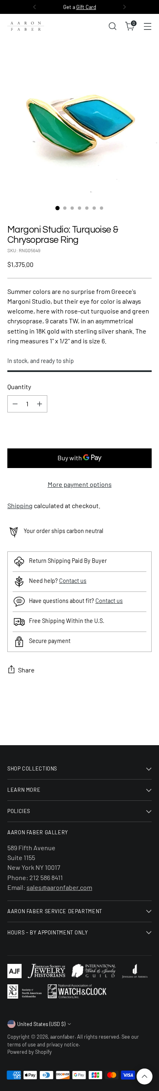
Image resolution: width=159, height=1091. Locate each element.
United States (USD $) (41, 1024)
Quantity (19, 386)
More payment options (80, 484)
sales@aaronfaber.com (59, 887)
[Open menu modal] (147, 26)
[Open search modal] (112, 26)
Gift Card (86, 7)
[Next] (124, 7)
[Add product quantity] (39, 404)
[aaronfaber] (25, 26)
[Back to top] (144, 1076)
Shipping (20, 505)
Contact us (72, 580)
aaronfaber (62, 1036)
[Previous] (35, 7)
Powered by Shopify (29, 1051)
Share (26, 670)
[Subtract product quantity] (15, 404)
